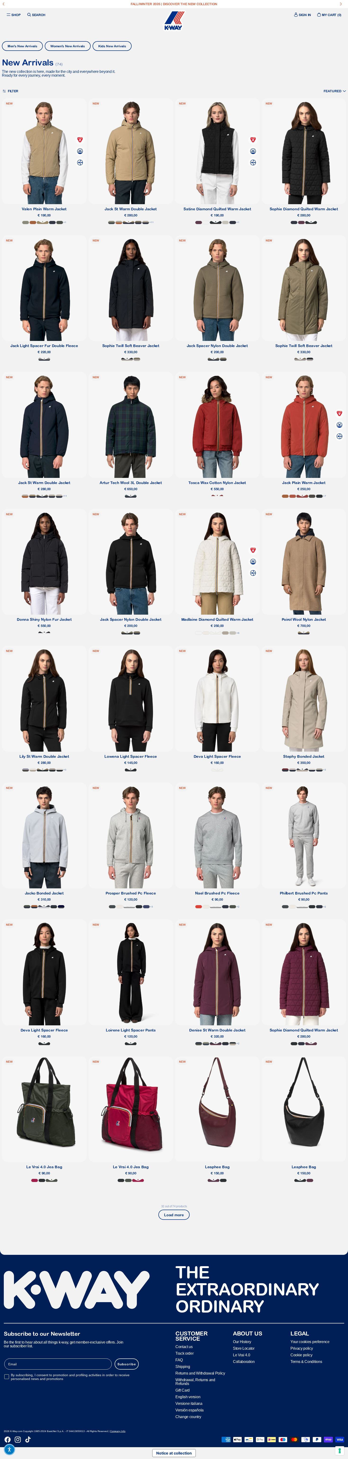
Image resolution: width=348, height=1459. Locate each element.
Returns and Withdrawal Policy (200, 1373)
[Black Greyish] (44, 633)
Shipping (182, 1367)
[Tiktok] (28, 1439)
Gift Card (182, 1390)
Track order (184, 1353)
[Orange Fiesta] (198, 906)
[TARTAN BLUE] (131, 496)
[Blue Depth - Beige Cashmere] (145, 222)
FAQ (179, 1360)
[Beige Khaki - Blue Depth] (128, 222)
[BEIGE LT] (225, 222)
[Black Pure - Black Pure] (216, 222)
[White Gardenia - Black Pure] (59, 770)
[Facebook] (7, 1439)
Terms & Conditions (306, 1362)
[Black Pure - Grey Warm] (127, 359)
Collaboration (244, 1362)
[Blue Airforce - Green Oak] (206, 1043)
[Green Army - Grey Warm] (136, 359)
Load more (174, 1214)
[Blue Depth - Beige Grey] (59, 496)
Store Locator (243, 1348)
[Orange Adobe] (32, 222)
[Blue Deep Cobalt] (146, 906)
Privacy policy (301, 1348)
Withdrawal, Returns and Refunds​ (195, 1382)
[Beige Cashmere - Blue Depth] (302, 770)
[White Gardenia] (206, 633)
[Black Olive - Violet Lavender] (25, 770)
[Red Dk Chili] (217, 496)
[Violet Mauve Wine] (198, 222)
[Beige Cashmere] (225, 633)
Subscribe (126, 1364)
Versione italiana (188, 1404)
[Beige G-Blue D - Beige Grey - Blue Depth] (319, 770)
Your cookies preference (310, 1342)
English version (187, 1397)
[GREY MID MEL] (129, 906)
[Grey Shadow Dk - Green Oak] (111, 222)
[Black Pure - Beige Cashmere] (52, 770)
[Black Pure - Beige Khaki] (43, 770)
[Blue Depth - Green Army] (138, 222)
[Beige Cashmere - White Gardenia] (32, 770)
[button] (335, 91)
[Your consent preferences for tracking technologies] (339, 1450)
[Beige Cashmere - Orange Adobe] (118, 222)
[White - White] (206, 222)
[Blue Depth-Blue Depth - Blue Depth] (61, 906)
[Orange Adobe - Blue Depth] (34, 906)
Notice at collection (174, 1453)
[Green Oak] (25, 222)
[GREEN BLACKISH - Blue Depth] (27, 906)
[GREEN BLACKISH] (59, 222)
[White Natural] (216, 633)
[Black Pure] (139, 906)
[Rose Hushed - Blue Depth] (292, 770)
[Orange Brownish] (292, 496)
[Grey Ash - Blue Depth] (44, 906)
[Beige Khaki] (43, 222)
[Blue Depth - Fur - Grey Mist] (44, 359)
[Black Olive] (312, 496)
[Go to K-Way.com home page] (174, 20)
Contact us (184, 1347)
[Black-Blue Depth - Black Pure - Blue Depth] (53, 906)
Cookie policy (301, 1355)
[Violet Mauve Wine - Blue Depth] (216, 1043)
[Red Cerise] (34, 1180)
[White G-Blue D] (312, 770)
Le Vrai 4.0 (241, 1355)
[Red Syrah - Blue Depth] (285, 770)
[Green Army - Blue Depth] (213, 359)
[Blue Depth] (52, 222)
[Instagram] (18, 1439)
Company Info (117, 1431)
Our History (242, 1342)
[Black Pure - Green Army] (223, 359)
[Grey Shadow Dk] (112, 906)
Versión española (189, 1410)
